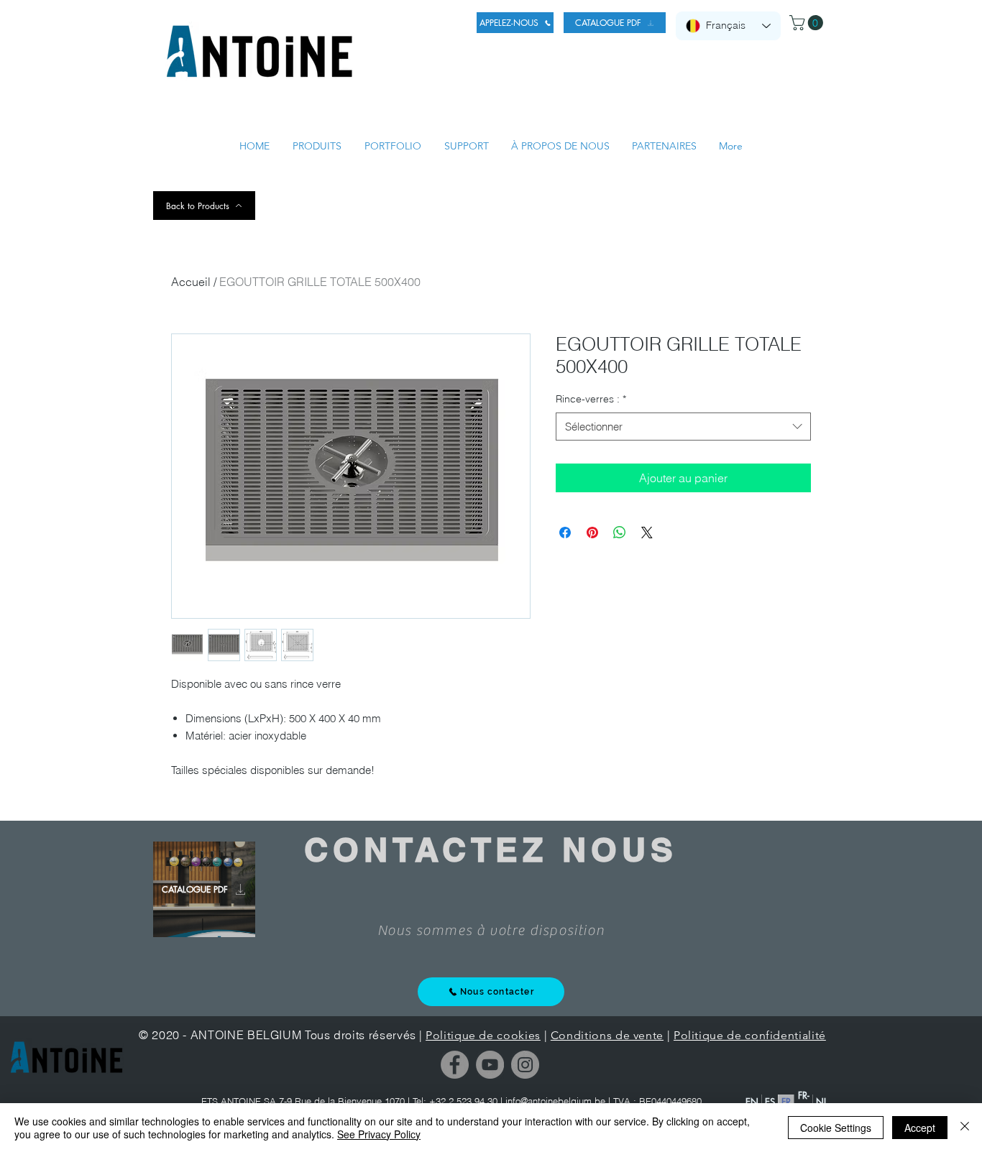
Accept (919, 1127)
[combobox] (683, 427)
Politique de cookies (483, 1035)
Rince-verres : (591, 398)
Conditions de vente (607, 1035)
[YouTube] (490, 1065)
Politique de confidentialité (750, 1035)
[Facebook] (455, 1065)
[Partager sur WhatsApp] (619, 532)
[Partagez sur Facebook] (565, 532)
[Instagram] (525, 1065)
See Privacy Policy (379, 1134)
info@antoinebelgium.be (555, 1101)
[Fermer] (964, 1128)
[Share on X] (647, 532)
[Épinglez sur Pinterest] (592, 532)
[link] (808, 22)
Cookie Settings (835, 1127)
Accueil (191, 282)
